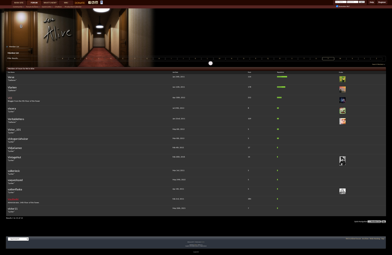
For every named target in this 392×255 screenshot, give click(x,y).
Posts (249, 72)
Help (372, 2)
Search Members (378, 64)
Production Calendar (73, 7)
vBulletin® (196, 244)
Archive (365, 239)
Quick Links (46, 7)
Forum (34, 3)
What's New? (50, 3)
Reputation (280, 72)
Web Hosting (375, 239)
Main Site (18, 3)
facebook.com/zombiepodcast (89, 2)
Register (382, 2)
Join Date (175, 72)
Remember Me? (344, 6)
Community (17, 7)
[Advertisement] (196, 50)
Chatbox (58, 7)
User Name (11, 72)
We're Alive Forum (353, 239)
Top (383, 222)
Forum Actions (32, 7)
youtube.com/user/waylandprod (96, 2)
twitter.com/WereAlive (93, 2)
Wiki (66, 3)
